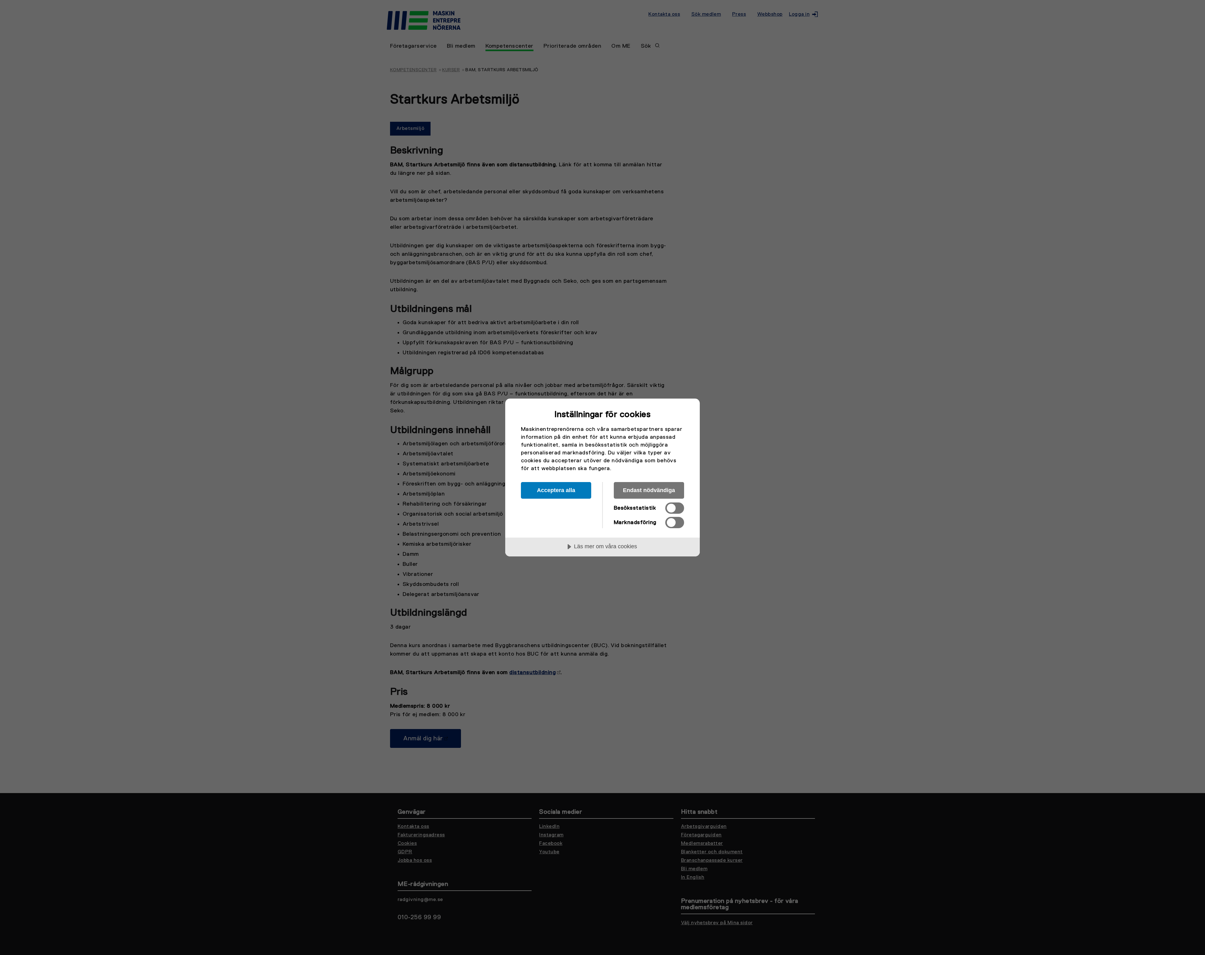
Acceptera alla (556, 490)
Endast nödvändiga (649, 490)
